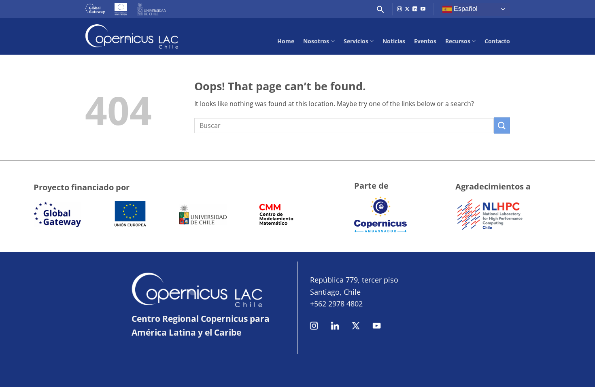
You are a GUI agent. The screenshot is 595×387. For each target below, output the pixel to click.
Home (285, 41)
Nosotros (316, 41)
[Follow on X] (407, 9)
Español (465, 8)
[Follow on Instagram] (399, 9)
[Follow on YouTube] (423, 9)
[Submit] (502, 125)
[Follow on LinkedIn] (414, 9)
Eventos (425, 41)
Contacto (497, 41)
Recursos (457, 41)
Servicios (356, 41)
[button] (380, 9)
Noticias (393, 41)
